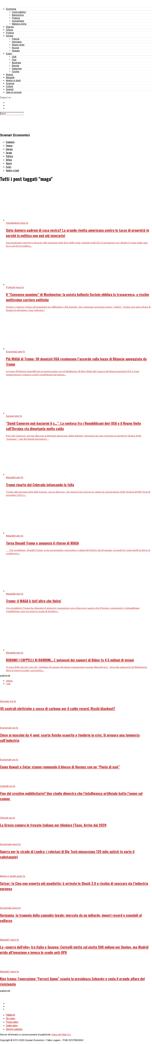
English (10, 89)
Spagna (16, 50)
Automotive (18, 15)
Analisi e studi (13, 80)
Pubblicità (10, 1015)
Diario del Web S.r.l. (61, 1034)
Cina (14, 59)
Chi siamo (10, 1018)
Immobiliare (18, 21)
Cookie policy (12, 1025)
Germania (17, 41)
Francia (15, 38)
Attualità (10, 77)
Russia (15, 47)
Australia (16, 62)
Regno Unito (18, 44)
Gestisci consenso (14, 1029)
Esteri (9, 53)
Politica (10, 32)
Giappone (17, 68)
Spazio (9, 74)
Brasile (15, 65)
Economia (11, 9)
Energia (10, 26)
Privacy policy (12, 1022)
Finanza (16, 18)
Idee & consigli (14, 92)
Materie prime (19, 24)
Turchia (15, 71)
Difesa (9, 29)
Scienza (10, 83)
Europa (9, 35)
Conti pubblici (19, 12)
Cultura (9, 86)
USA (14, 56)
